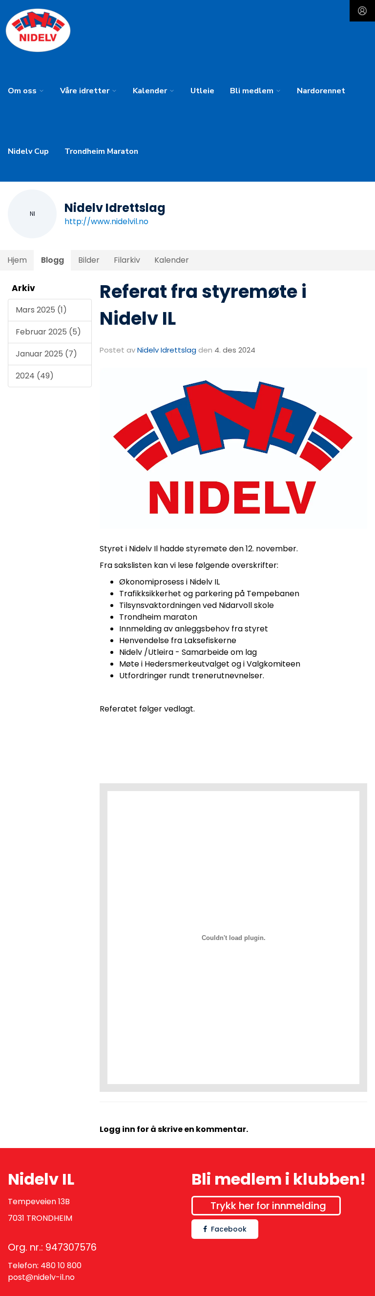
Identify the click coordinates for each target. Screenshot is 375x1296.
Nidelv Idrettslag (166, 350)
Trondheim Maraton (101, 151)
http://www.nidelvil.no (106, 221)
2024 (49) (35, 375)
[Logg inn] (362, 11)
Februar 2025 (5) (48, 331)
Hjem (17, 260)
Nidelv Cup (28, 151)
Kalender (171, 260)
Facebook (229, 1229)
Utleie (202, 90)
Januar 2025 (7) (46, 353)
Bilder (89, 260)
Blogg (52, 260)
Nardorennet (321, 90)
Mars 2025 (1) (41, 309)
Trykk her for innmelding (268, 1205)
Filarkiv (127, 260)
